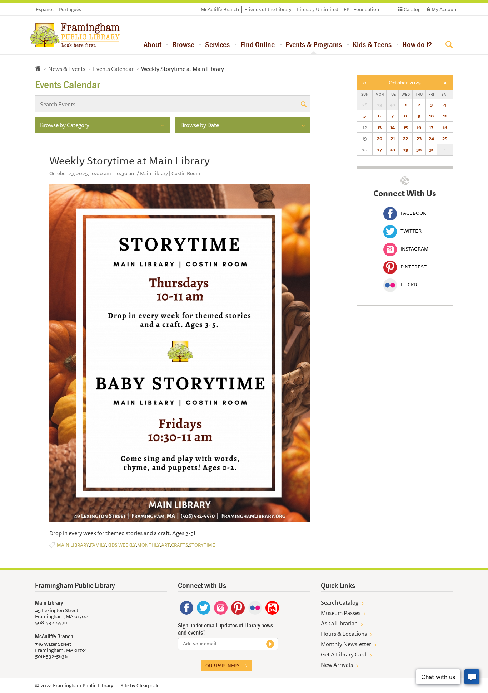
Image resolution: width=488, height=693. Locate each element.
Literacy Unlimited (317, 9)
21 (392, 138)
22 (405, 138)
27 (379, 149)
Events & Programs (313, 44)
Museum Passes (340, 613)
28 (392, 149)
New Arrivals (337, 665)
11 (445, 115)
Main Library (73, 545)
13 (379, 127)
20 (379, 138)
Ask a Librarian (339, 623)
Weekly (127, 545)
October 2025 (405, 82)
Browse (183, 44)
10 (431, 115)
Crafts (179, 545)
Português (70, 9)
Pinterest (413, 267)
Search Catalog (339, 602)
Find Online (257, 44)
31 (431, 149)
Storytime (202, 545)
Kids (112, 545)
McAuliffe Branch (220, 9)
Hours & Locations (344, 633)
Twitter (411, 231)
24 (431, 138)
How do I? (417, 44)
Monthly (148, 545)
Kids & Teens (372, 44)
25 (444, 138)
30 (419, 149)
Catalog (412, 9)
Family (98, 545)
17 (431, 127)
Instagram (414, 249)
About (152, 44)
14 (392, 127)
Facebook (413, 213)
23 (419, 138)
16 (419, 127)
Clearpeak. (147, 685)
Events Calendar (113, 68)
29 (405, 149)
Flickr (408, 285)
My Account (445, 9)
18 (445, 127)
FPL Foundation (361, 9)
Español (45, 9)
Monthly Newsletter (346, 644)
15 (405, 127)
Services (217, 44)
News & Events (66, 68)
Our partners (222, 665)
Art (165, 545)
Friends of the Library (268, 9)
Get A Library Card (344, 654)
